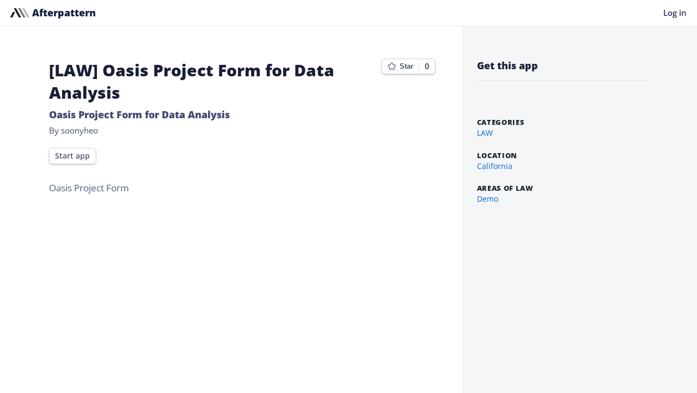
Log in (675, 12)
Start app (72, 156)
